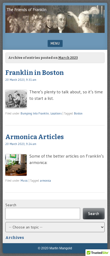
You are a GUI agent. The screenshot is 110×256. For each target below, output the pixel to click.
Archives (14, 237)
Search (10, 204)
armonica (45, 180)
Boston (78, 113)
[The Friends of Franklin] (55, 31)
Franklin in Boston (34, 73)
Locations (56, 113)
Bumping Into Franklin (35, 113)
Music (24, 180)
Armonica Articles (34, 137)
